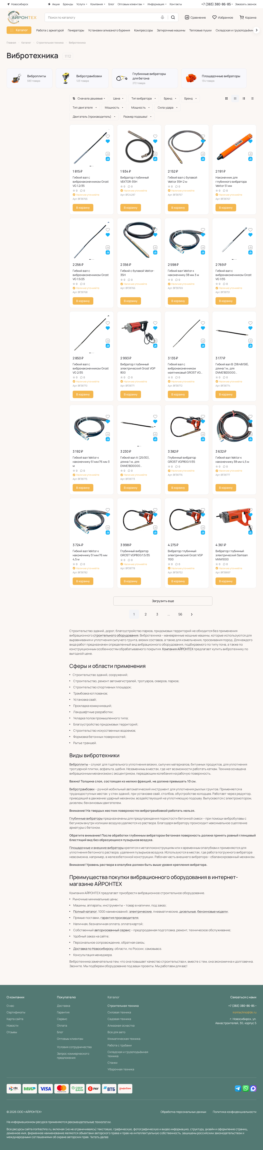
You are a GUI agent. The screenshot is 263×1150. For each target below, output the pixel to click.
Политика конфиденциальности (234, 1112)
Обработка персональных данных (183, 1112)
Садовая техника (119, 1019)
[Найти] (173, 17)
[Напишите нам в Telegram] (238, 1088)
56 (180, 614)
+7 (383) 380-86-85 (216, 4)
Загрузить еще (163, 601)
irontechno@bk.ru (244, 1012)
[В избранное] (107, 136)
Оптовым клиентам (70, 1039)
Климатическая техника (124, 1039)
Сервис (62, 1019)
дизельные (187, 911)
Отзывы (12, 1032)
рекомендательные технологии (89, 1122)
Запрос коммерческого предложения (73, 1056)
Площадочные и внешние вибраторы (96, 848)
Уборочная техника (121, 1069)
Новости (12, 1025)
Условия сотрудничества (74, 1047)
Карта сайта (15, 1019)
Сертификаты (16, 1012)
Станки (112, 1063)
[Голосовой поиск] (163, 17)
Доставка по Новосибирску (93, 949)
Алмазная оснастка (121, 1025)
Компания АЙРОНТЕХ (177, 649)
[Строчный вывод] (244, 98)
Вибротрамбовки (82, 789)
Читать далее (99, 1137)
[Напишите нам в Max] (253, 1088)
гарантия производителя (119, 918)
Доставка (63, 1006)
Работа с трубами (120, 1045)
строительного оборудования (115, 635)
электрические (140, 911)
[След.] (192, 614)
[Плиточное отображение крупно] (226, 98)
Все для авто (116, 1032)
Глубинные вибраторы (86, 818)
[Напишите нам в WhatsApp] (246, 1088)
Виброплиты (78, 764)
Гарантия (63, 1012)
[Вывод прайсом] (252, 98)
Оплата (62, 1025)
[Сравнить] (107, 153)
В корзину (83, 207)
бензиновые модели (212, 911)
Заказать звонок (245, 4)
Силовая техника (119, 1012)
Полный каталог (85, 911)
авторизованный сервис (112, 930)
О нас (10, 1006)
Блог (60, 1032)
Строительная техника (123, 1006)
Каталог (114, 997)
